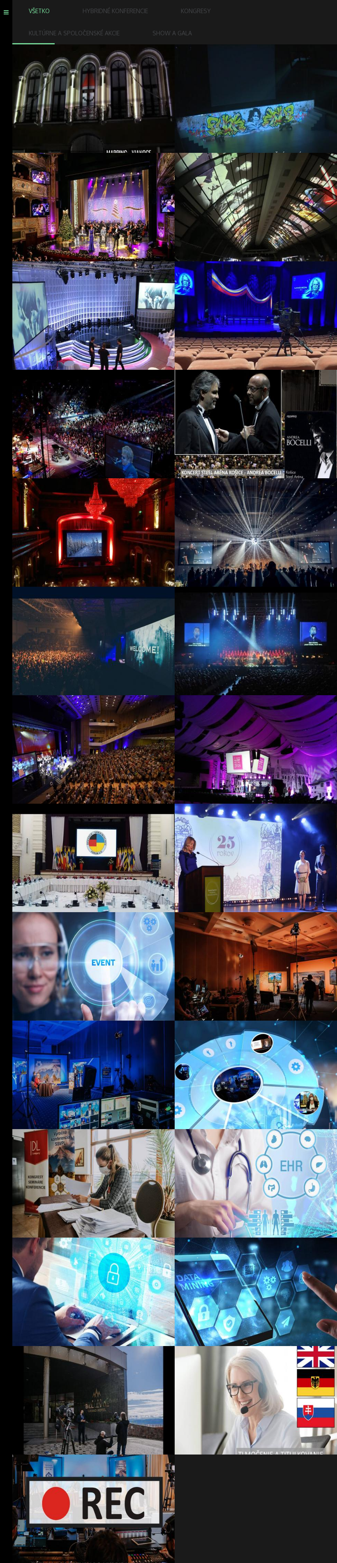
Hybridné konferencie (115, 10)
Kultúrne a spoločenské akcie (74, 33)
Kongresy (196, 10)
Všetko (39, 10)
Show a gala (172, 33)
